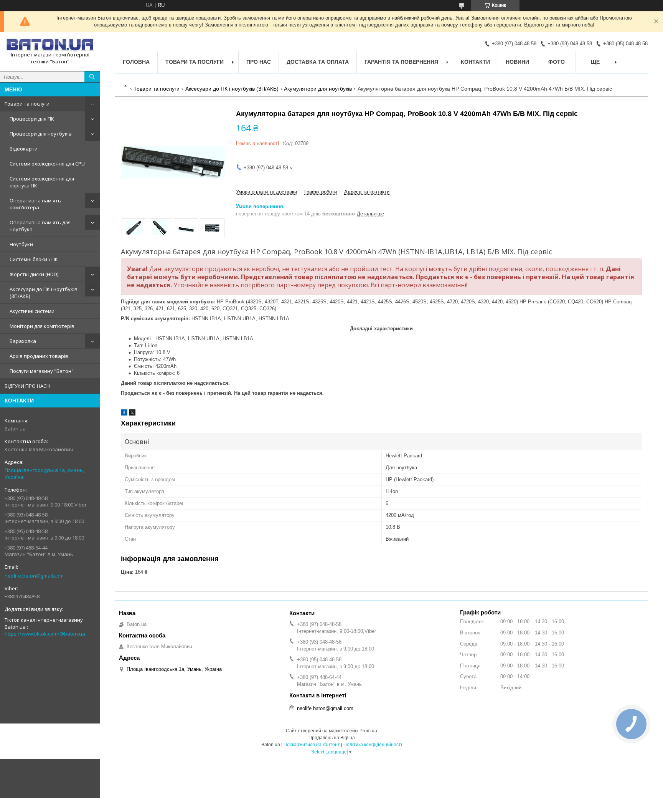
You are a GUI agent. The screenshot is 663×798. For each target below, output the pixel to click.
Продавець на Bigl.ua (331, 737)
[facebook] (124, 414)
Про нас (258, 62)
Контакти (475, 62)
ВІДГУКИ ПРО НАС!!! (27, 385)
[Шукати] (92, 77)
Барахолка (23, 341)
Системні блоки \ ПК (34, 259)
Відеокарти (24, 148)
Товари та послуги (27, 103)
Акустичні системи (32, 311)
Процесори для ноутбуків (41, 133)
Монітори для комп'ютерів (42, 326)
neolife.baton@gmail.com (34, 575)
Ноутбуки (21, 244)
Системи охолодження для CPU (47, 163)
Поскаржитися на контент (312, 744)
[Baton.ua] (50, 44)
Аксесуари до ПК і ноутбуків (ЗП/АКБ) (44, 293)
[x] (132, 414)
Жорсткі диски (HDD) (34, 274)
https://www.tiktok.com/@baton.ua (45, 633)
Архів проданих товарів (39, 356)
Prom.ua (368, 730)
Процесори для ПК (32, 118)
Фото (556, 62)
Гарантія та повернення (401, 62)
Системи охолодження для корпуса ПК (42, 182)
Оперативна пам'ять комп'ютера (35, 204)
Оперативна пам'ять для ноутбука (40, 226)
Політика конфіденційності (372, 744)
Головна (136, 62)
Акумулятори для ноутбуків (318, 89)
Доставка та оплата (318, 62)
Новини (517, 62)
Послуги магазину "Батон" (42, 371)
